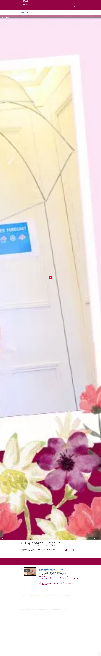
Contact (75, 7)
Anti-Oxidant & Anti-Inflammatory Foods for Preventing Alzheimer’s (52, 569)
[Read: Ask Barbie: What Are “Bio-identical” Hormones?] (51, 653)
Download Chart (70, 576)
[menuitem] (77, 6)
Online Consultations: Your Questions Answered (30, 602)
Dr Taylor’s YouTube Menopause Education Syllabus (36, 15)
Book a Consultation (77, 6)
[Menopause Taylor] (24, 12)
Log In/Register (76, 8)
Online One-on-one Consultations (28, 601)
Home (57, 15)
